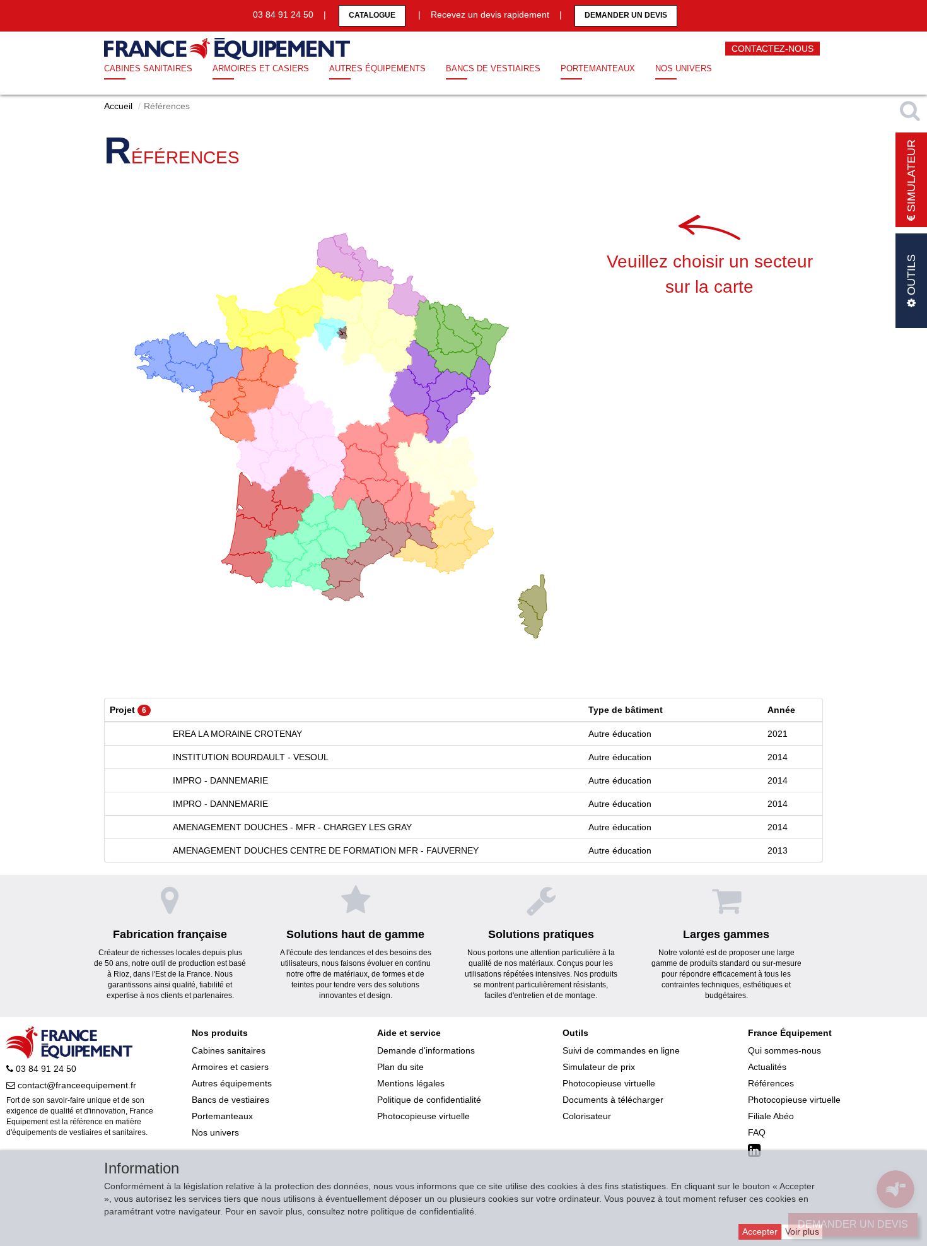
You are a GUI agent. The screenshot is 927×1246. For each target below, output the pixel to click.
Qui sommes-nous (784, 1050)
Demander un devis (626, 15)
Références (771, 1083)
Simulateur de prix (599, 1067)
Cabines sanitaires (148, 68)
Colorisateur (587, 1116)
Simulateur (911, 177)
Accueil (118, 106)
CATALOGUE (372, 15)
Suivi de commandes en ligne (621, 1050)
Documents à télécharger (613, 1100)
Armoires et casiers (261, 68)
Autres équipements (377, 68)
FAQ (757, 1132)
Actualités (767, 1067)
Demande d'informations (426, 1050)
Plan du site (400, 1067)
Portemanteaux (598, 68)
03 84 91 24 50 (44, 1069)
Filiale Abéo (771, 1116)
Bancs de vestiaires (493, 68)
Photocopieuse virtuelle (423, 1116)
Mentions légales (411, 1083)
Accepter (760, 1231)
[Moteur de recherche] (911, 110)
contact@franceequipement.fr (75, 1085)
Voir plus (802, 1231)
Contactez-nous (772, 49)
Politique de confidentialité (429, 1100)
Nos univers (683, 68)
